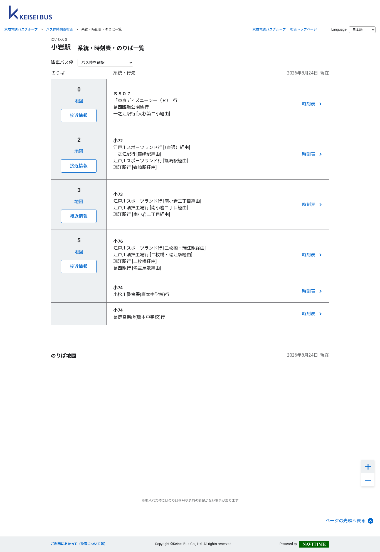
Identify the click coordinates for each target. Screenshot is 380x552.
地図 (78, 101)
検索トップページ (303, 29)
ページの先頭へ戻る (345, 520)
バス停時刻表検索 (59, 29)
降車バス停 (62, 62)
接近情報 (79, 115)
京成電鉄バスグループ (21, 29)
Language (339, 29)
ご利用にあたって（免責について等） (79, 544)
